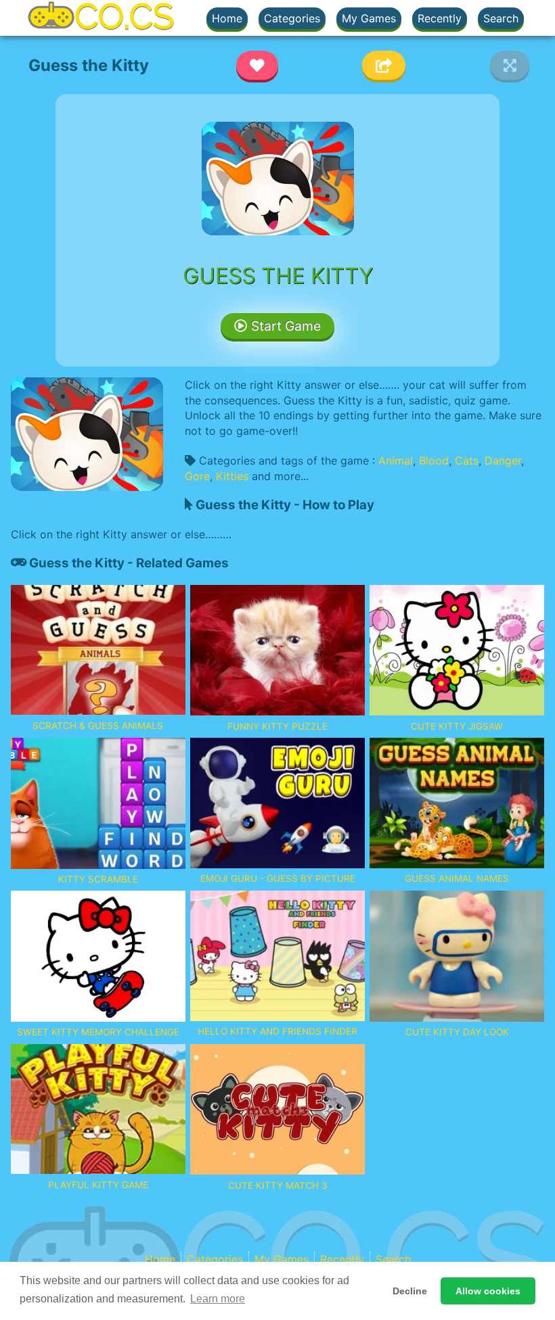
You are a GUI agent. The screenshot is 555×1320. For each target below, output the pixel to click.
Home (227, 18)
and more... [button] (280, 476)
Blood (434, 460)
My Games (369, 18)
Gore (197, 476)
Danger (503, 460)
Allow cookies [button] (488, 1291)
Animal (395, 460)
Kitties (232, 476)
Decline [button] (410, 1291)
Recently (440, 18)
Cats (467, 460)
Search (500, 18)
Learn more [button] (217, 1298)
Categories (292, 18)
